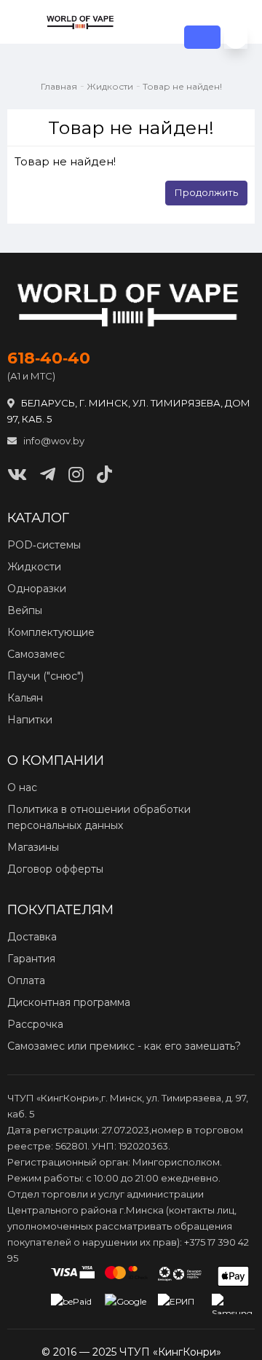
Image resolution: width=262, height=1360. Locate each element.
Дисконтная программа (68, 1002)
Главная (59, 86)
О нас (22, 787)
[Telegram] (47, 474)
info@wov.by (52, 441)
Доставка (32, 936)
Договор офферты (55, 869)
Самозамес (36, 654)
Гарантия (31, 958)
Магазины (33, 847)
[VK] (17, 474)
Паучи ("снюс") (45, 676)
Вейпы (24, 610)
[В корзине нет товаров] (235, 37)
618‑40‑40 (48, 358)
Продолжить (206, 192)
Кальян (25, 697)
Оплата (26, 980)
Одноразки (36, 588)
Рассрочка (35, 1024)
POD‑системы (44, 544)
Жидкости (110, 86)
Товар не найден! (182, 86)
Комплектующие (51, 632)
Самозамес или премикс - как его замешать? (124, 1046)
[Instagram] (76, 474)
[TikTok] (104, 474)
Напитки (29, 719)
